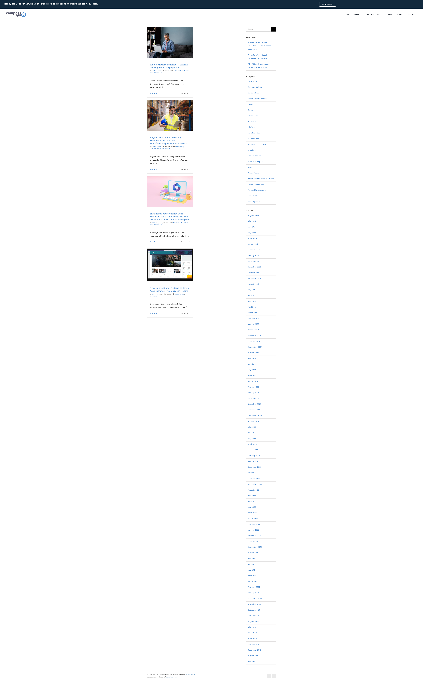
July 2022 (252, 495)
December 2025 (254, 261)
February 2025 (254, 318)
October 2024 (254, 341)
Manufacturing (179, 147)
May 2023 (252, 438)
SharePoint (158, 73)
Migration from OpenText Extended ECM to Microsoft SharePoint (259, 46)
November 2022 (254, 472)
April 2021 (252, 575)
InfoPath (251, 127)
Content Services (255, 93)
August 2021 (253, 553)
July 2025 (252, 290)
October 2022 (254, 478)
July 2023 (252, 427)
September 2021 (255, 547)
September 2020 (255, 615)
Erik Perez (155, 294)
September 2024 (255, 347)
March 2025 (253, 312)
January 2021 (253, 593)
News (250, 167)
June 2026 (252, 227)
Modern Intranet (165, 149)
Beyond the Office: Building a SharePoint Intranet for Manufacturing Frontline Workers (168, 140)
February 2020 (254, 644)
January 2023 (253, 461)
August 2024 (253, 352)
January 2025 (253, 324)
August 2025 (253, 284)
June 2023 (252, 432)
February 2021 (254, 587)
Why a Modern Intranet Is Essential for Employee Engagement (169, 66)
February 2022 (254, 524)
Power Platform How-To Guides (261, 178)
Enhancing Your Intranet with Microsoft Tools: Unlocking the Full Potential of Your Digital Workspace (170, 216)
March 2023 (253, 450)
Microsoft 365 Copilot (257, 144)
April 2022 (252, 512)
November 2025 (254, 267)
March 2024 (253, 381)
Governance (253, 116)
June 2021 (252, 564)
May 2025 (252, 301)
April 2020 (252, 638)
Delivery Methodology (257, 98)
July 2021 (251, 558)
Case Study (252, 81)
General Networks (171, 677)
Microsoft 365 (179, 71)
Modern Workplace (256, 161)
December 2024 (255, 330)
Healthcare (252, 121)
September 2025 (255, 278)
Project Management (257, 190)
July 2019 (251, 661)
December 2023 (254, 398)
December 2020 (255, 598)
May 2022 (252, 507)
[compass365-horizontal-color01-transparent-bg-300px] (16, 11)
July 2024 (252, 358)
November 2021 (254, 535)
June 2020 (252, 633)
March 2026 (253, 244)
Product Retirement (256, 184)
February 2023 (254, 455)
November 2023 (254, 404)
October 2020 (254, 610)
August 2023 (253, 421)
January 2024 (253, 392)
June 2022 (252, 501)
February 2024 (254, 387)
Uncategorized (254, 201)
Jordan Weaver (156, 71)
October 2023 (254, 410)
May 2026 (252, 232)
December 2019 (254, 650)
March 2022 (253, 518)
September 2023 (255, 415)
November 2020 (254, 604)
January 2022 (253, 530)
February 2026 (254, 250)
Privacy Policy (190, 674)
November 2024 (254, 335)
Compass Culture (255, 87)
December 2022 (254, 467)
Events (250, 110)
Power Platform (254, 173)
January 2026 (253, 255)
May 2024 (252, 370)
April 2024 (252, 375)
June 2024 (252, 364)
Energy (250, 104)
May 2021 (251, 570)
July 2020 (252, 627)
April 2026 (252, 238)
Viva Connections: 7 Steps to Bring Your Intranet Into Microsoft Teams (169, 289)
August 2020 (253, 621)
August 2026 (253, 215)
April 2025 (252, 307)
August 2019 (253, 655)
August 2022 (253, 490)
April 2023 (252, 444)
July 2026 (252, 221)
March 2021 (252, 581)
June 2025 (252, 295)
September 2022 (255, 484)
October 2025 (254, 272)
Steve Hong (155, 223)
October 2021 (253, 541)
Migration (252, 150)
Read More (153, 93)
